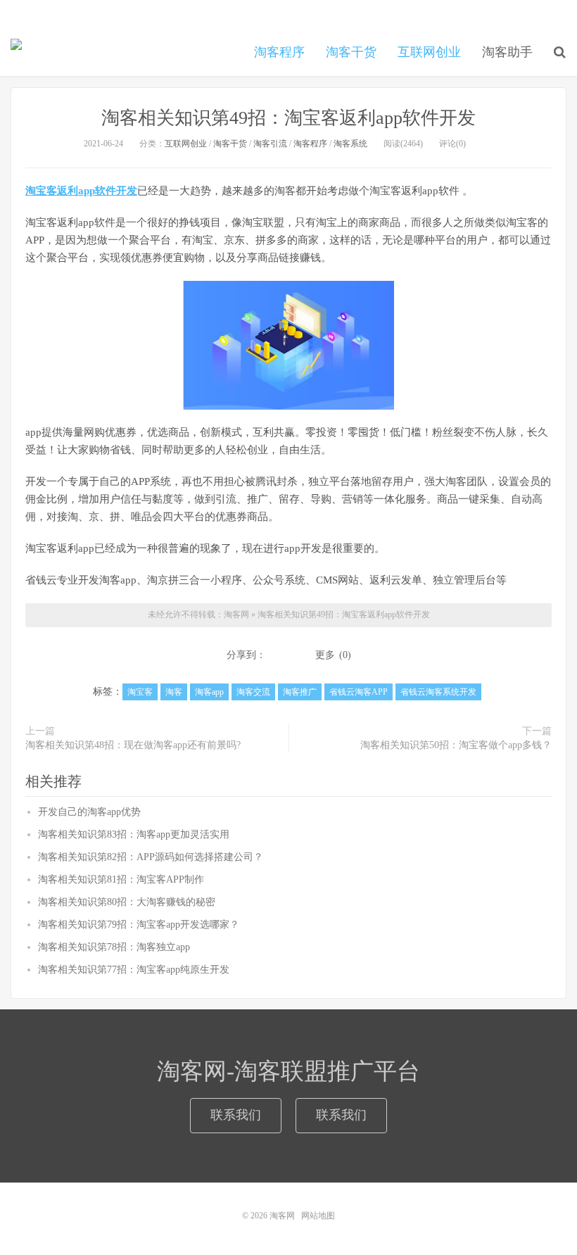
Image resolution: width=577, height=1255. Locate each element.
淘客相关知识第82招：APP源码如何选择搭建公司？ (150, 857)
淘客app (209, 692)
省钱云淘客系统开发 (438, 692)
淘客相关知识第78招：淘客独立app (114, 947)
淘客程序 (279, 52)
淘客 (173, 692)
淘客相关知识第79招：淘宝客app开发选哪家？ (138, 924)
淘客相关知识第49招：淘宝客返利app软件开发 (288, 118)
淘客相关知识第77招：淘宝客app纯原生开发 (133, 969)
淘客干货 (351, 52)
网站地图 (318, 1216)
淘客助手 (507, 52)
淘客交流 (253, 692)
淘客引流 (270, 144)
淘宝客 (140, 692)
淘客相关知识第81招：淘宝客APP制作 (121, 879)
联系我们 (235, 1115)
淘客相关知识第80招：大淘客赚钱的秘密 (126, 902)
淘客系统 (350, 144)
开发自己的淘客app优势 (89, 812)
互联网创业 (429, 52)
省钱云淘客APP (358, 692)
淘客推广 (300, 692)
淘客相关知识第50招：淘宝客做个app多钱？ (456, 745)
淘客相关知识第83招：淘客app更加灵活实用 (133, 834)
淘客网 (16, 50)
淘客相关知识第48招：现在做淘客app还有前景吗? (133, 745)
